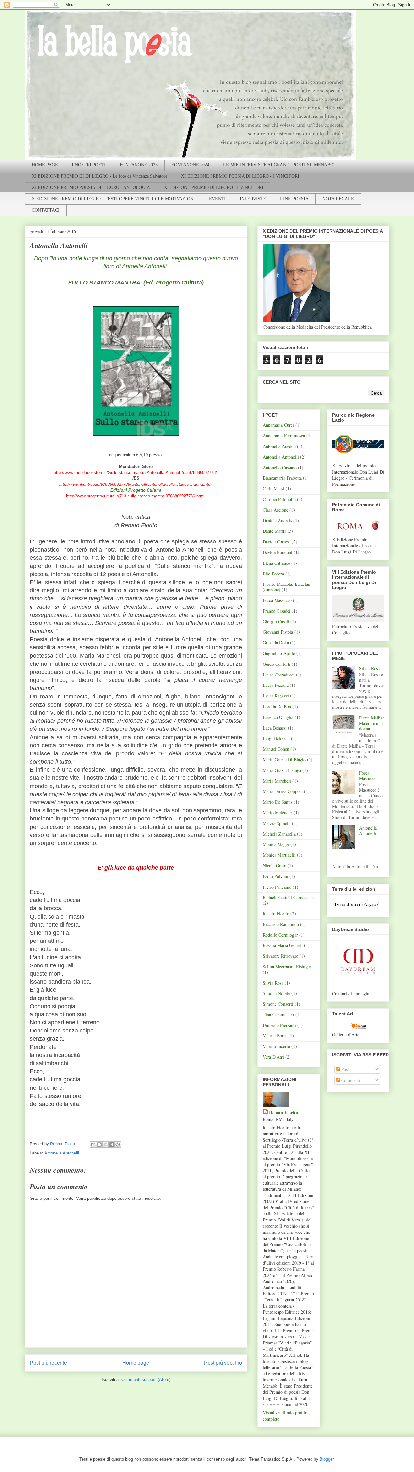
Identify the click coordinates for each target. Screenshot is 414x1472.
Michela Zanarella (279, 834)
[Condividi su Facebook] (111, 1144)
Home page (135, 1363)
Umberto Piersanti (279, 1025)
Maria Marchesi (277, 781)
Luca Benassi (275, 728)
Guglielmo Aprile (279, 653)
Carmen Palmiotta (279, 499)
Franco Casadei (276, 611)
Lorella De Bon (277, 706)
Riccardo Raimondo (281, 924)
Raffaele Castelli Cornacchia (288, 897)
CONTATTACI (46, 210)
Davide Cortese (276, 542)
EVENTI (217, 198)
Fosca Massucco (277, 600)
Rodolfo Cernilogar (280, 935)
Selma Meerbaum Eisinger (287, 967)
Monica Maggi (276, 844)
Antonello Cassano (280, 467)
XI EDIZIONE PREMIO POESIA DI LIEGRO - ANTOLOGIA (91, 187)
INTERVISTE (253, 198)
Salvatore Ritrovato (280, 956)
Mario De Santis (277, 802)
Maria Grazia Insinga (282, 770)
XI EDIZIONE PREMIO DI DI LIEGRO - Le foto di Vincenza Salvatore (99, 176)
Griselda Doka (276, 643)
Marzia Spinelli (277, 823)
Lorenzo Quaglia (278, 717)
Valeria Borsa (275, 1035)
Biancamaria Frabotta (282, 478)
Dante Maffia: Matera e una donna (371, 723)
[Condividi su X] (105, 1144)
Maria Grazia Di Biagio (284, 759)
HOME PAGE (45, 164)
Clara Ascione (275, 510)
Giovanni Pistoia (278, 632)
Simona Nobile (276, 993)
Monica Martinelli (279, 855)
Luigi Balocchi (276, 738)
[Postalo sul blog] (99, 1144)
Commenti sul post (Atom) (145, 1379)
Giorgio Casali (276, 622)
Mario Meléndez (277, 812)
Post (344, 1069)
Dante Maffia (274, 531)
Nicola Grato (274, 866)
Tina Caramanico (278, 1014)
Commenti (350, 1080)
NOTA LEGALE (338, 198)
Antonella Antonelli (61, 1153)
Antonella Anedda (279, 446)
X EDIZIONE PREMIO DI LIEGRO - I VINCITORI (213, 187)
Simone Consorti (278, 1004)
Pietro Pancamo (277, 887)
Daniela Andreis (277, 521)
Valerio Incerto (276, 1046)
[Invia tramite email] (93, 1144)
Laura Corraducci (279, 675)
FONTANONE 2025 (139, 164)
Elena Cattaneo (276, 563)
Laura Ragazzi (276, 696)
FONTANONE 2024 (190, 164)
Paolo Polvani (275, 876)
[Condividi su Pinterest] (117, 1144)
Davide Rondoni (277, 552)
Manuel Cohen (276, 749)
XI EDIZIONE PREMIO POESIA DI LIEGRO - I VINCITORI (240, 176)
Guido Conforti (276, 664)
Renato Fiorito (276, 913)
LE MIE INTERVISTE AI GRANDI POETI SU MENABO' (278, 164)
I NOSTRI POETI (89, 164)
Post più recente (48, 1363)
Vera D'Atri (273, 1057)
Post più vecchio (223, 1363)
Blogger (326, 1459)
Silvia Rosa (273, 983)
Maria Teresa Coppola (283, 791)
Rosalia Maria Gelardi (283, 945)
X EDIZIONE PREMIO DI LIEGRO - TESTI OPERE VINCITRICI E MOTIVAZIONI (113, 198)
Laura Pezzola (276, 685)
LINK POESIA (294, 198)
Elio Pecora (273, 574)
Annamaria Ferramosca (284, 435)
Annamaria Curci (278, 425)
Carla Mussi (273, 488)
